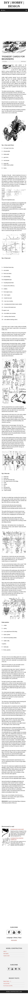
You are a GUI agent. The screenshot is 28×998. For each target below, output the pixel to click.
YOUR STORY (6, 955)
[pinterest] (15, 968)
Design (24, 61)
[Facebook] (9, 932)
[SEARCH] (26, 10)
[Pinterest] (19, 932)
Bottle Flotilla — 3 (7, 981)
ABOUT (5, 951)
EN (11, 940)
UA (14, 940)
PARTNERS (5, 953)
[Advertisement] (14, 26)
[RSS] (19, 968)
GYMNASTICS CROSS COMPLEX (17, 839)
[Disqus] (14, 868)
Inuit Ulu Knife (6, 983)
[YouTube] (14, 932)
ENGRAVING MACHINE (17, 829)
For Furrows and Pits (7, 985)
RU (16, 940)
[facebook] (8, 968)
